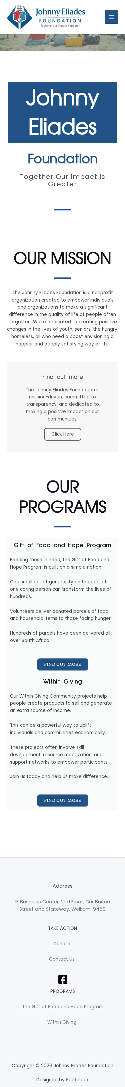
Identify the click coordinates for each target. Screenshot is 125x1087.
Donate (62, 944)
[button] (62, 664)
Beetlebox (77, 1080)
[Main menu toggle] (112, 17)
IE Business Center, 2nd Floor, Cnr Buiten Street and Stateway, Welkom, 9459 (62, 905)
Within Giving (62, 1022)
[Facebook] (63, 979)
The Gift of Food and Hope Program (62, 1007)
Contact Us (62, 959)
